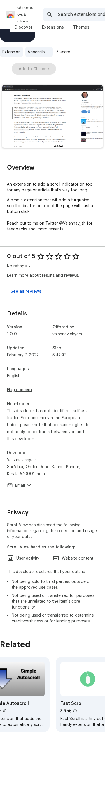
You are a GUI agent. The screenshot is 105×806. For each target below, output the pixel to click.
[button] (52, 117)
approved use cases (38, 587)
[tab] (23, 27)
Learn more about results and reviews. (43, 275)
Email (20, 485)
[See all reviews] (26, 291)
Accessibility (39, 51)
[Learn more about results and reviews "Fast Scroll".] (75, 711)
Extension (11, 51)
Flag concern (19, 389)
